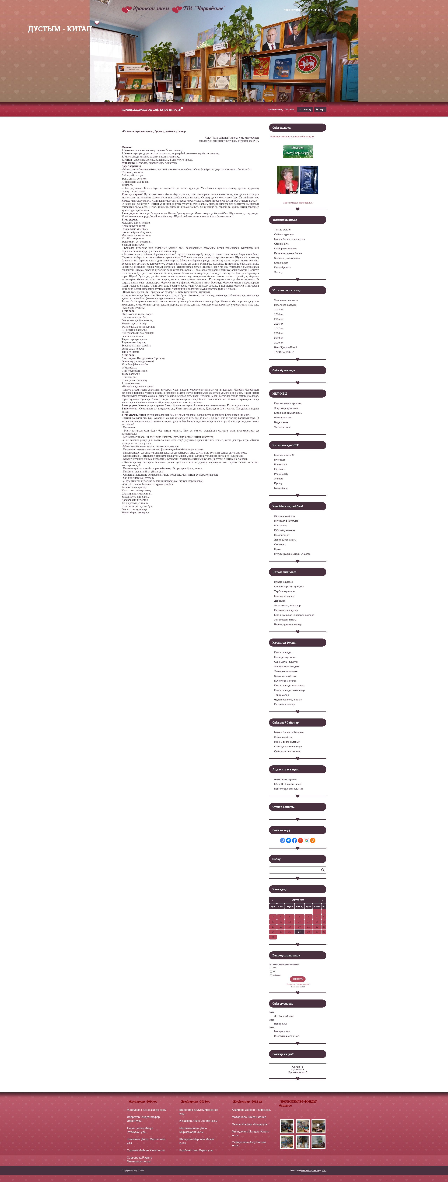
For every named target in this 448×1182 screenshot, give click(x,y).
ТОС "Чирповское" (204, 8)
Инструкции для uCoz (286, 1035)
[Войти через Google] (306, 840)
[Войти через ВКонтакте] (288, 840)
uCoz (324, 1170)
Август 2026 (298, 900)
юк (274, 971)
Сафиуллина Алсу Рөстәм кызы (249, 1144)
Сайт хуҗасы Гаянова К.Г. (298, 202)
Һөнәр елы (280, 1023)
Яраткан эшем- (152, 8)
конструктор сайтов (310, 1170)
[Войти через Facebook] (294, 840)
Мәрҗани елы (282, 1031)
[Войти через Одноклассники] (312, 840)
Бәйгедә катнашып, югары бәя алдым (292, 136)
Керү (322, 109)
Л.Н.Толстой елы (283, 1016)
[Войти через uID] (282, 840)
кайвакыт (277, 975)
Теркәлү (306, 109)
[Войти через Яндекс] (300, 840)
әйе (274, 968)
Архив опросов (303, 984)
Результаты (291, 984)
